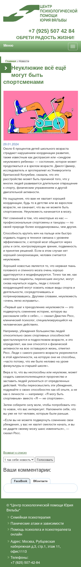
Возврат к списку (15, 452)
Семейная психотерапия (31, 517)
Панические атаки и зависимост (36, 523)
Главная (10, 61)
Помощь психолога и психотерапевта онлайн (41, 532)
